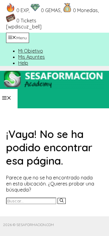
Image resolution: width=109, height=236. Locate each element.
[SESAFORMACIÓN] (53, 80)
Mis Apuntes (31, 57)
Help (23, 63)
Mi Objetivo (30, 51)
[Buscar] (62, 201)
